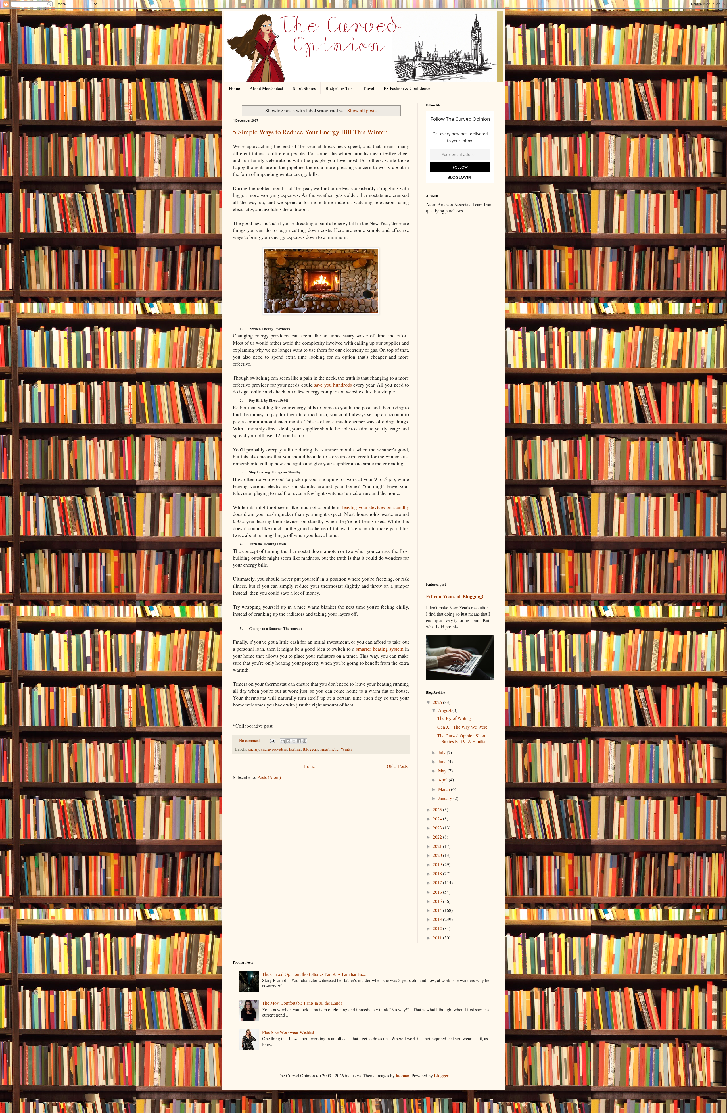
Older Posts (397, 766)
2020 (438, 855)
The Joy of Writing (454, 718)
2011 (438, 938)
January (445, 798)
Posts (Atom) (269, 777)
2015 (438, 901)
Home (234, 88)
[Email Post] (272, 740)
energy (253, 749)
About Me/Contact (266, 88)
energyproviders (274, 749)
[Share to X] (293, 741)
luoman (402, 1075)
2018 (438, 873)
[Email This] (283, 741)
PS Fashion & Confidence (407, 88)
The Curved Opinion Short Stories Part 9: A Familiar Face (314, 974)
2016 (438, 892)
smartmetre (329, 749)
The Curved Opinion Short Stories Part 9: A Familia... (463, 738)
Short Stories (304, 88)
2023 (438, 828)
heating (295, 749)
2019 (438, 864)
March (444, 789)
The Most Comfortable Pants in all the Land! (302, 1003)
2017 (438, 882)
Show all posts (361, 110)
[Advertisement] (460, 307)
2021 (438, 846)
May (443, 771)
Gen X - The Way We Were (462, 727)
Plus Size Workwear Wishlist (288, 1032)
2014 (438, 910)
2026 (438, 702)
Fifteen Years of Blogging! (454, 596)
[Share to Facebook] (299, 741)
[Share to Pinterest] (304, 741)
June (443, 761)
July (442, 752)
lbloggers (310, 749)
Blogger (441, 1075)
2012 (438, 928)
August (445, 710)
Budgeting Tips (339, 88)
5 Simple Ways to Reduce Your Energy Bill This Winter (310, 131)
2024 (438, 819)
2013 (438, 919)
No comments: (251, 740)
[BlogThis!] (288, 741)
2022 (438, 837)
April (443, 780)
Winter (346, 749)
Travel (368, 88)
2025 (438, 809)
